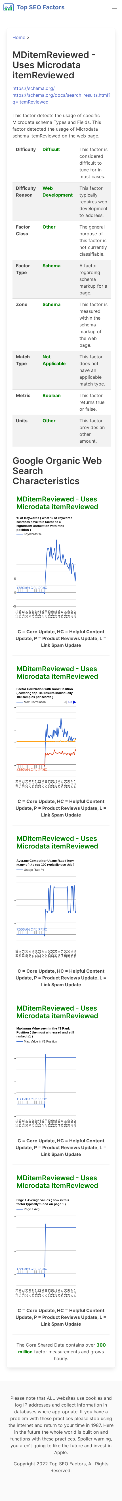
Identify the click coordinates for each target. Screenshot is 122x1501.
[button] (114, 7)
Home (18, 37)
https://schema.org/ (33, 88)
